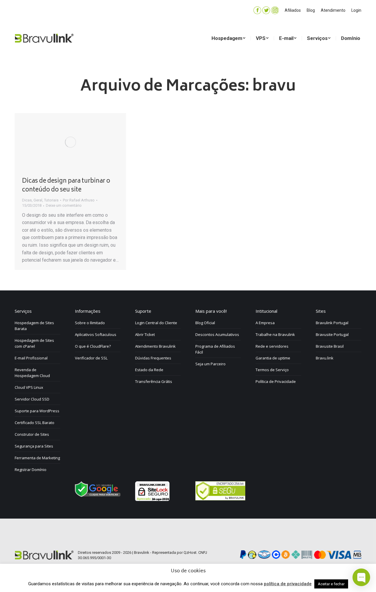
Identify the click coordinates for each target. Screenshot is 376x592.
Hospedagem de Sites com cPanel (34, 343)
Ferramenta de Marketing (37, 457)
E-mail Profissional (31, 358)
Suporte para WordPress (37, 410)
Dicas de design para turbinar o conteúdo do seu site (66, 185)
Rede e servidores (272, 346)
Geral (37, 200)
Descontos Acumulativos (217, 334)
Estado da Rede (149, 369)
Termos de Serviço (272, 369)
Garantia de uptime (273, 358)
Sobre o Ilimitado (90, 322)
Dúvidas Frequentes (153, 358)
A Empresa (265, 322)
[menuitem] (293, 10)
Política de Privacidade (276, 381)
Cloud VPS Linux (29, 387)
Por (79, 200)
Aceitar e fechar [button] (331, 584)
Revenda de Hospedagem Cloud (32, 372)
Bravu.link (324, 358)
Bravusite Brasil (330, 346)
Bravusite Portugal (332, 334)
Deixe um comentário (64, 205)
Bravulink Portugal (332, 322)
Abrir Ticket (145, 334)
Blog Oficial (205, 322)
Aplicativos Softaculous (95, 334)
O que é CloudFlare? (93, 346)
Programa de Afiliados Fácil (215, 349)
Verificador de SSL (91, 358)
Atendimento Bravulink (155, 346)
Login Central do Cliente (156, 322)
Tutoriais (51, 200)
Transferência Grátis (153, 381)
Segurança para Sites (34, 446)
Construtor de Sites (32, 434)
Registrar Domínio (30, 469)
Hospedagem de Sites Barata (34, 325)
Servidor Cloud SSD (32, 399)
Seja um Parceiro (210, 363)
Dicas (27, 200)
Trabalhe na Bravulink (275, 334)
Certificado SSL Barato (34, 422)
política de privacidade (288, 583)
